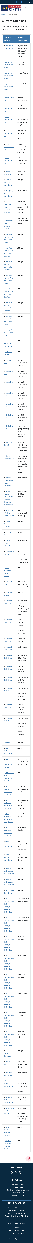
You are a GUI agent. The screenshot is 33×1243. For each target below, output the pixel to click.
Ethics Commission (18, 1193)
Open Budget (22, 1234)
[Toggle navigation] (30, 8)
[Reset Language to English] (21, 2)
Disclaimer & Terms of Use (16, 1230)
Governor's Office (18, 1185)
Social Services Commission (8, 844)
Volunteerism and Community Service (9, 1111)
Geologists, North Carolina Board (9, 332)
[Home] (11, 6)
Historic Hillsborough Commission (8, 343)
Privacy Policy (11, 1234)
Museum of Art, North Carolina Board (9, 513)
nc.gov (10, 1224)
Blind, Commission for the (9, 97)
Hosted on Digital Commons (16, 1239)
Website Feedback (20, 1224)
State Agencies (18, 1187)
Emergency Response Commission (8, 193)
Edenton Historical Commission (8, 182)
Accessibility (16, 1227)
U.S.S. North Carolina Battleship (8, 1053)
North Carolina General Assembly (18, 1190)
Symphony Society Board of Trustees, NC (9, 871)
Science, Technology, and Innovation (9, 751)
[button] (25, 8)
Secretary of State (18, 1195)
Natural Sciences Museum (7, 524)
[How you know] (16, 2)
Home (3, 15)
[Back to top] (28, 1159)
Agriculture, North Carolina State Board (9, 65)
